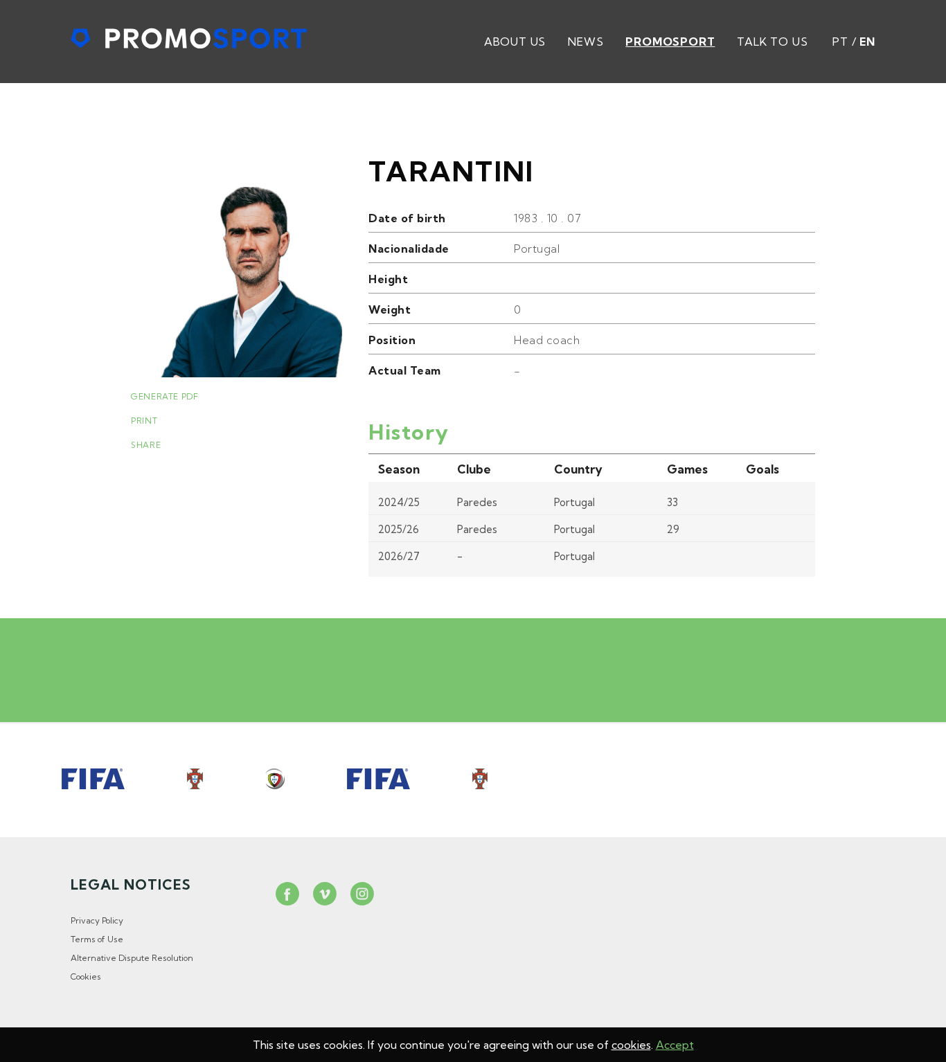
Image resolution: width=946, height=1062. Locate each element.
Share (146, 445)
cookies (631, 1045)
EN (867, 41)
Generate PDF (164, 396)
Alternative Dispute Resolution (132, 958)
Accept (675, 1045)
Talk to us (772, 41)
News (585, 41)
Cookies (86, 976)
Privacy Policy (97, 920)
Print (144, 420)
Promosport (670, 41)
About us (515, 41)
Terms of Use (97, 939)
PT (840, 41)
